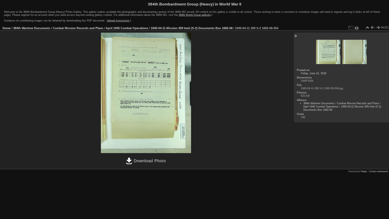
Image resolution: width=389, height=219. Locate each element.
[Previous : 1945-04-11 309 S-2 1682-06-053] (372, 27)
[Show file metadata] (356, 27)
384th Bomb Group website (195, 14)
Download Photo (149, 161)
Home (6, 28)
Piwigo (364, 171)
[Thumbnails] (367, 27)
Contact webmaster (378, 171)
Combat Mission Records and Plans (78, 28)
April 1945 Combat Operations (127, 28)
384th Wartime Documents (31, 28)
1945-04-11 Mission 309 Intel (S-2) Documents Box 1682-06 (192, 28)
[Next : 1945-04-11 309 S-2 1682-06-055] (377, 27)
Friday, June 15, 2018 (313, 73)
